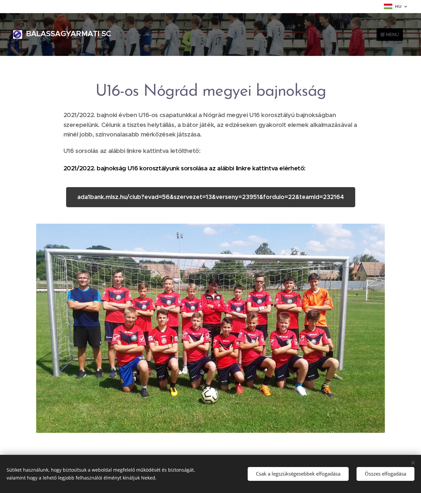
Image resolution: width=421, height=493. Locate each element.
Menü (392, 34)
